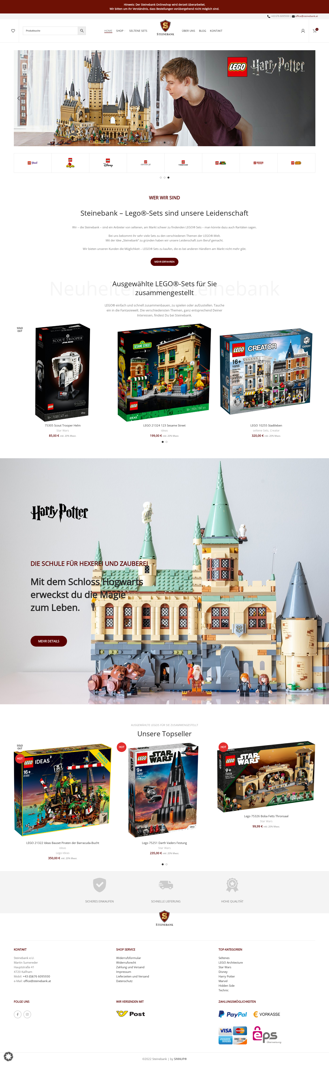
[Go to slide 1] (157, 143)
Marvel (223, 981)
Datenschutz (124, 981)
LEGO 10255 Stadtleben (266, 425)
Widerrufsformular (128, 958)
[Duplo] (70, 163)
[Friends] (32, 163)
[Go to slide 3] (165, 143)
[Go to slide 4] (168, 143)
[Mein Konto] (303, 31)
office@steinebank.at (306, 16)
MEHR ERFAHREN (164, 261)
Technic (224, 990)
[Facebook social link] (18, 1014)
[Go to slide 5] (172, 143)
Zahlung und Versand (130, 967)
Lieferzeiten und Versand (132, 976)
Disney (223, 972)
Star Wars (62, 430)
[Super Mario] (221, 163)
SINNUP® (180, 1059)
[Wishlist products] (13, 31)
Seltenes (224, 958)
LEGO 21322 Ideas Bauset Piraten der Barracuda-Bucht (62, 843)
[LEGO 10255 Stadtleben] (266, 373)
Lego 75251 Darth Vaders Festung (164, 843)
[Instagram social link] (27, 1014)
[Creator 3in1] (145, 163)
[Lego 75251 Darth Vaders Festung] (164, 790)
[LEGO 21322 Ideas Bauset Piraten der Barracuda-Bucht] (63, 790)
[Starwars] (296, 163)
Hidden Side (227, 985)
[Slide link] (164, 98)
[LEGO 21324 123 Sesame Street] (164, 373)
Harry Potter (227, 976)
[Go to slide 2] (161, 143)
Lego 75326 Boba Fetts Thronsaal (266, 816)
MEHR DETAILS (48, 641)
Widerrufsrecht (126, 962)
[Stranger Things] (258, 163)
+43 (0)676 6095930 (36, 976)
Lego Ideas (63, 853)
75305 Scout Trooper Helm (63, 425)
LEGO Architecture (231, 962)
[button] (18, 98)
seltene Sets (261, 430)
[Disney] (108, 163)
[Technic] (183, 163)
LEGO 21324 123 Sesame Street (164, 425)
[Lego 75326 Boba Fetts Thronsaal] (266, 776)
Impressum (123, 972)
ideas (164, 430)
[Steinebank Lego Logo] (165, 27)
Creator (275, 430)
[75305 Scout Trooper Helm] (63, 373)
